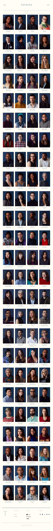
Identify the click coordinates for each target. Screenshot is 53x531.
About (15, 514)
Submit (15, 516)
